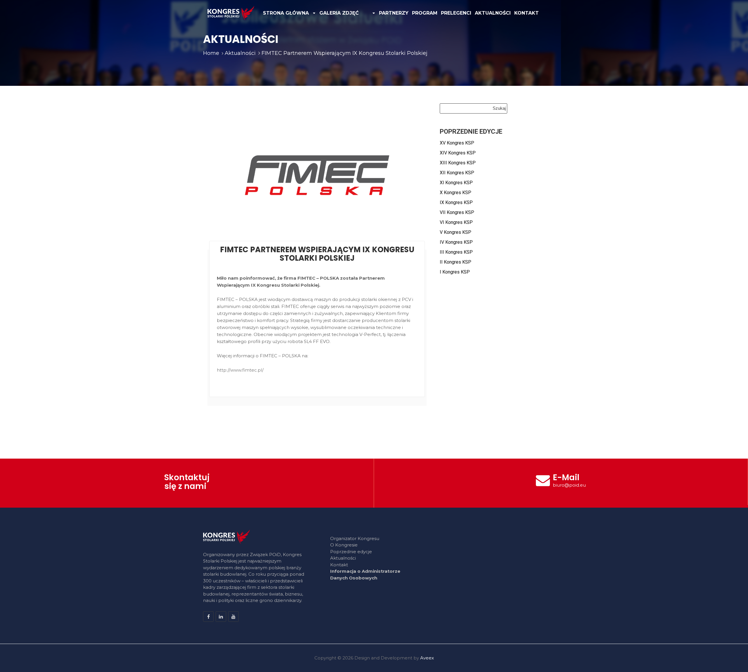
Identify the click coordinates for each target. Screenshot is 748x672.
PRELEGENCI (456, 13)
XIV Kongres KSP (458, 153)
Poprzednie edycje (351, 551)
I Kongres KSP (455, 272)
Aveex (427, 658)
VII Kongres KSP (457, 212)
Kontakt (339, 564)
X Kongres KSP (455, 192)
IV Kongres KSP (456, 242)
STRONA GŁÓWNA (286, 13)
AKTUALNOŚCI (493, 13)
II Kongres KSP (455, 262)
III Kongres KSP (456, 252)
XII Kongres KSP (457, 172)
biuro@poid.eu (569, 485)
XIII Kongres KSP (458, 163)
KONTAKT (526, 13)
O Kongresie (344, 545)
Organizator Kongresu (354, 538)
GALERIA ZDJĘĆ (339, 13)
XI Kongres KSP (456, 182)
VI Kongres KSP (456, 222)
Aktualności (343, 558)
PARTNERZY (393, 13)
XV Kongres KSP (457, 143)
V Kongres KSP (455, 232)
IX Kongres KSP (456, 202)
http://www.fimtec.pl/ (240, 370)
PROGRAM (424, 13)
